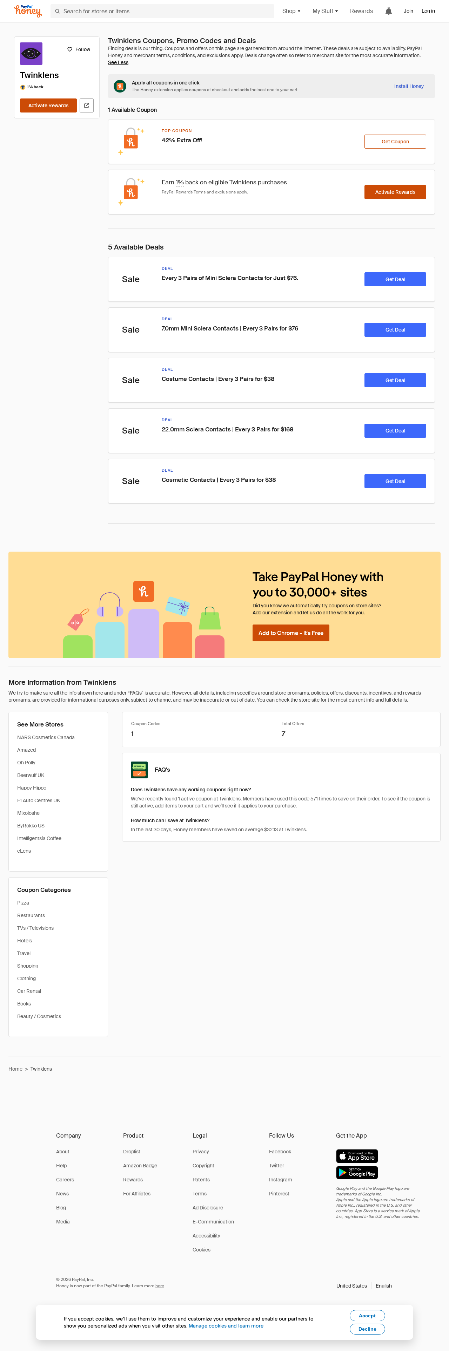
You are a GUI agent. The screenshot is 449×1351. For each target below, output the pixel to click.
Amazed (26, 750)
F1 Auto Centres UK (38, 800)
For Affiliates (136, 1193)
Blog (61, 1208)
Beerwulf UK (30, 775)
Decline (367, 1329)
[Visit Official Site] (87, 105)
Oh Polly (26, 762)
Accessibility (206, 1236)
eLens (24, 851)
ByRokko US (31, 826)
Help (61, 1165)
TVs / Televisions (35, 928)
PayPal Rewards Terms (184, 192)
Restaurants (31, 915)
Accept (367, 1315)
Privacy (201, 1151)
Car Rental (29, 991)
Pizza (23, 903)
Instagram (280, 1179)
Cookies (201, 1250)
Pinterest (279, 1193)
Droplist (131, 1151)
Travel (24, 953)
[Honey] (28, 11)
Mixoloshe (28, 813)
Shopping (27, 966)
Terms (200, 1193)
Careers (65, 1179)
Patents (201, 1179)
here (159, 1286)
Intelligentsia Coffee (39, 838)
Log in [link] (428, 11)
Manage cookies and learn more (226, 1326)
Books (24, 1004)
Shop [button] (289, 11)
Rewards (361, 11)
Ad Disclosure (208, 1208)
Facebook (280, 1151)
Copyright (203, 1165)
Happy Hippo (31, 788)
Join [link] (408, 11)
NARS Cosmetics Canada (46, 737)
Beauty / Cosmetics (39, 1016)
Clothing (26, 978)
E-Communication (213, 1222)
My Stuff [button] (323, 11)
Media (63, 1222)
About (62, 1151)
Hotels (24, 940)
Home (15, 1069)
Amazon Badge (140, 1165)
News (62, 1193)
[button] (364, 1285)
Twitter (276, 1165)
